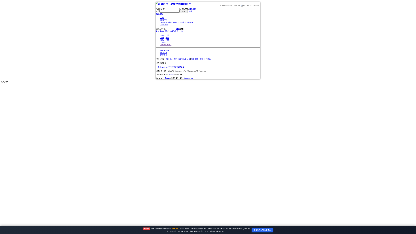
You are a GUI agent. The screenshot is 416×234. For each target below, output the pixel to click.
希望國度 (180, 67)
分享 (181, 31)
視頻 (175, 59)
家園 (164, 25)
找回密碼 (192, 9)
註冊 (191, 11)
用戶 (205, 59)
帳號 (157, 9)
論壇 (163, 20)
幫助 (175, 67)
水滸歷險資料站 (176, 22)
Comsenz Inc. (188, 78)
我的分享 (163, 53)
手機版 (158, 67)
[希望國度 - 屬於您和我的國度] (173, 3)
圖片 (197, 59)
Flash (184, 59)
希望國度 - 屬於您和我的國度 (167, 31)
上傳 (162, 38)
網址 (171, 59)
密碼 (157, 11)
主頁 (162, 18)
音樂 (180, 59)
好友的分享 (164, 50)
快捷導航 (159, 14)
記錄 (164, 42)
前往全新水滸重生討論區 (262, 230)
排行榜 (170, 67)
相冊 (167, 38)
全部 (167, 59)
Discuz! (167, 78)
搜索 (178, 29)
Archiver (165, 67)
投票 (201, 59)
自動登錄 (185, 9)
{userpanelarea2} (166, 45)
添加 (162, 40)
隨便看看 (163, 55)
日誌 (167, 35)
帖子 (209, 59)
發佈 (162, 35)
